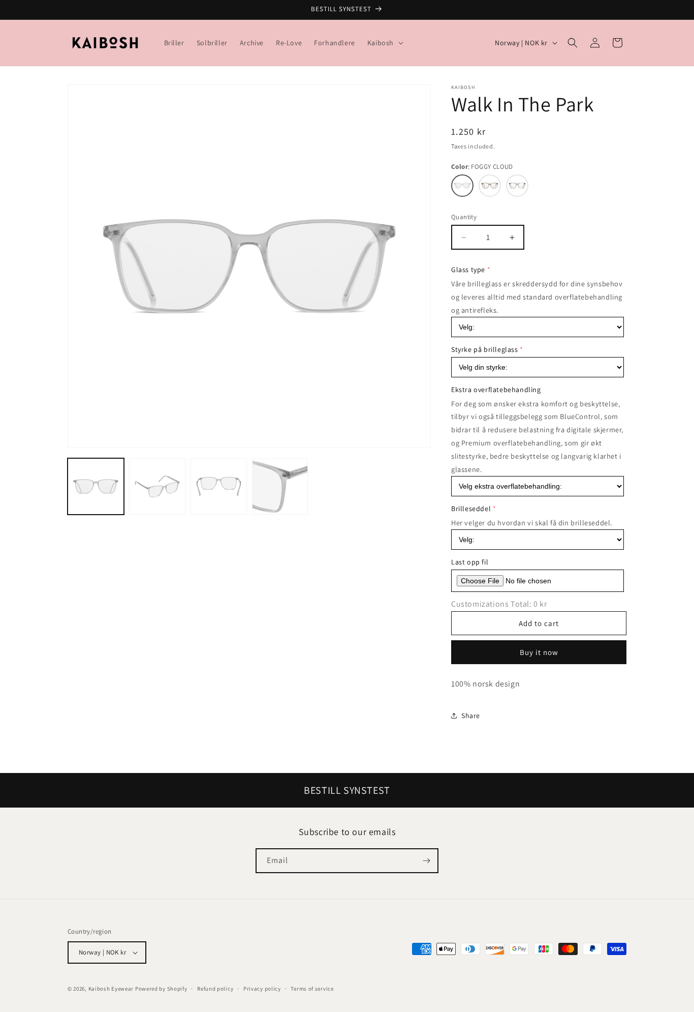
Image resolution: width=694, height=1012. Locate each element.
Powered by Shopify (161, 988)
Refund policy (215, 988)
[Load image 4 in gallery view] (280, 486)
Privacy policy (262, 988)
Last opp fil (469, 562)
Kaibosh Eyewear (111, 988)
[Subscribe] (426, 860)
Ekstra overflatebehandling (496, 389)
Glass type (468, 269)
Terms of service (312, 988)
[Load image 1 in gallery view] (96, 486)
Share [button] (470, 715)
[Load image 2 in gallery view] (157, 486)
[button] (384, 42)
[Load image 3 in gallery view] (219, 486)
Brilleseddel (471, 508)
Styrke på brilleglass (484, 349)
